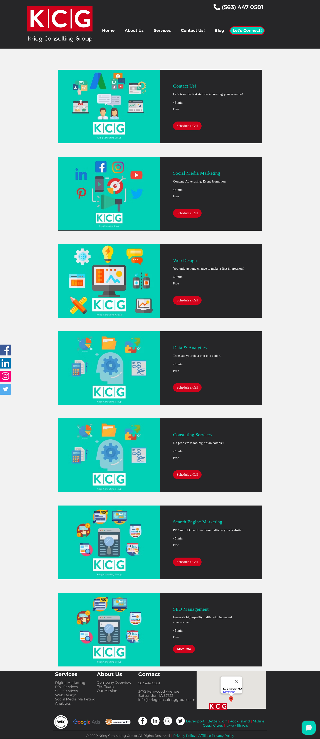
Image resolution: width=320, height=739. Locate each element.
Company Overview (114, 682)
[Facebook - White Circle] (142, 721)
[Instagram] (5, 376)
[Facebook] (5, 350)
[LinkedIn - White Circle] (155, 721)
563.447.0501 (149, 683)
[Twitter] (5, 389)
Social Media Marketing (75, 699)
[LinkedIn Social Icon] (5, 363)
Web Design (66, 695)
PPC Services (66, 687)
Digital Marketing (70, 683)
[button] (187, 126)
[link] (211, 86)
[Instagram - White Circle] (167, 721)
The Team (105, 687)
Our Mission (107, 691)
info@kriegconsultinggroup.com (166, 700)
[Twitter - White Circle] (180, 721)
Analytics (63, 703)
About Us (109, 674)
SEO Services (66, 691)
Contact (149, 674)
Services (66, 674)
